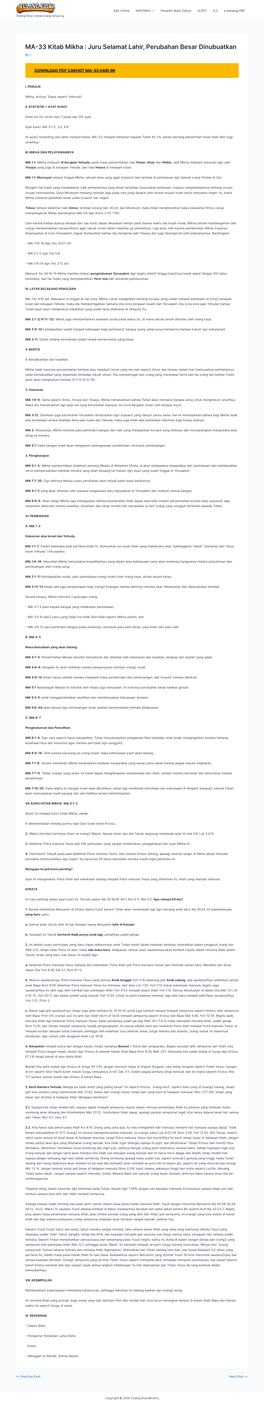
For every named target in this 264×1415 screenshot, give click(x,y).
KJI (215, 11)
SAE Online (121, 11)
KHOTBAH (143, 11)
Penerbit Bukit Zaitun (176, 11)
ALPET (202, 11)
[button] (152, 10)
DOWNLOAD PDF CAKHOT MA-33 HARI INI (75, 70)
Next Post (238, 1376)
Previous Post (28, 1376)
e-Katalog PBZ (234, 11)
